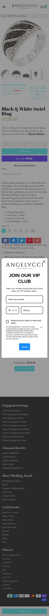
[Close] (44, 261)
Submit (24, 347)
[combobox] (12, 310)
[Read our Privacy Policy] (41, 327)
